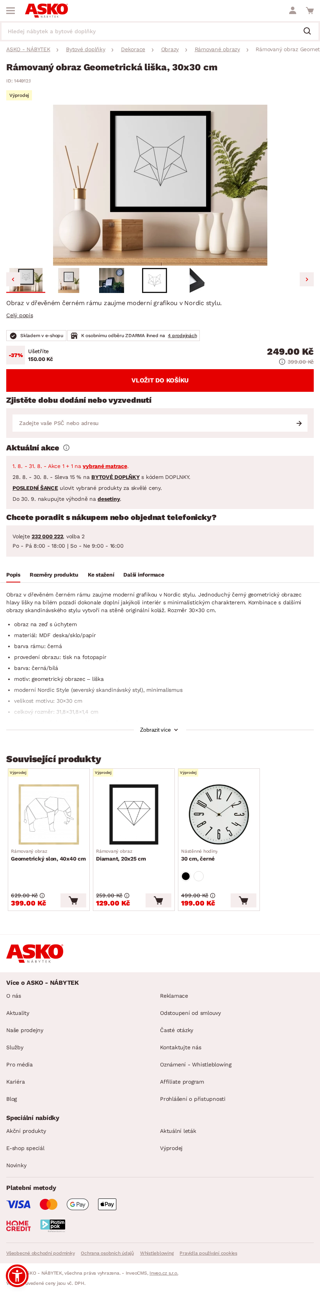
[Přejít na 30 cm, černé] (219, 814)
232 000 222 (47, 536)
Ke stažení (101, 574)
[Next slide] (307, 279)
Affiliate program (182, 1082)
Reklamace (174, 996)
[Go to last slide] (13, 279)
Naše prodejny (24, 1030)
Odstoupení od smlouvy (190, 1013)
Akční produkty (26, 1131)
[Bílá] (198, 876)
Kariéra (15, 1082)
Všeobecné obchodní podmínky (40, 1253)
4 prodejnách (182, 335)
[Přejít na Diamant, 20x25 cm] (133, 814)
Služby (14, 1047)
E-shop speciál (25, 1148)
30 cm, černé (199, 855)
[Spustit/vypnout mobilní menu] (10, 10)
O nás (13, 996)
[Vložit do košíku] (73, 900)
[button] (25, 280)
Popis (13, 574)
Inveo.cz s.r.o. (163, 1273)
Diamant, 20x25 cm (121, 855)
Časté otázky (176, 1030)
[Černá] (185, 876)
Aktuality (17, 1013)
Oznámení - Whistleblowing (195, 1064)
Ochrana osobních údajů (107, 1253)
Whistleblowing (157, 1253)
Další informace (143, 574)
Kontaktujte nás (180, 1047)
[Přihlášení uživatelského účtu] (292, 10)
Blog (11, 1099)
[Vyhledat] (310, 31)
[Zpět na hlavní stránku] (46, 10)
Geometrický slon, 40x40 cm (48, 855)
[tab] (13, 576)
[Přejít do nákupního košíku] (309, 10)
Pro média (19, 1064)
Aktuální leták (178, 1131)
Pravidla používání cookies (208, 1253)
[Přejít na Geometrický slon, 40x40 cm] (48, 814)
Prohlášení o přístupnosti (193, 1099)
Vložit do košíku (160, 380)
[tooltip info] (66, 448)
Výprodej (171, 1148)
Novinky (16, 1165)
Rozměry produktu (54, 574)
